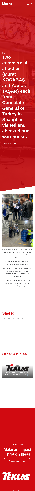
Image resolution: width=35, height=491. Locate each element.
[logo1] (6, 3)
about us (17, 486)
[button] (28, 4)
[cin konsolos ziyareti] (17, 299)
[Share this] (9, 318)
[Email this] (4, 318)
